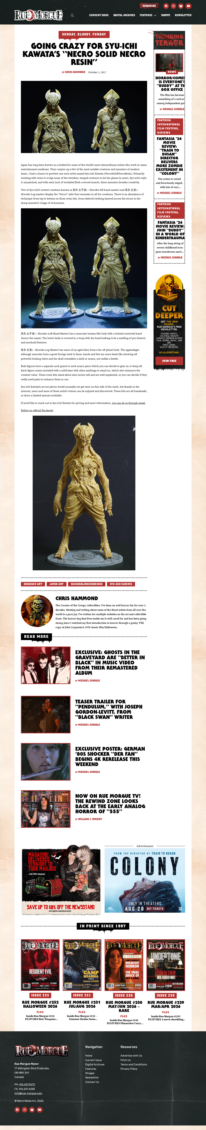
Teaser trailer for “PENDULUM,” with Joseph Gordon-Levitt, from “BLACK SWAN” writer (108, 709)
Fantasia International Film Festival (168, 124)
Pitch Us (126, 1060)
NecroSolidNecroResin (87, 584)
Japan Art (57, 584)
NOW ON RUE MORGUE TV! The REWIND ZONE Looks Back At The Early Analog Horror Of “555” (110, 804)
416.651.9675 (27, 1084)
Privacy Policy (129, 1068)
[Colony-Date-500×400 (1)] (145, 880)
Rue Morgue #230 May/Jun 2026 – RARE (124, 1006)
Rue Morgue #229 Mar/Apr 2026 (166, 1004)
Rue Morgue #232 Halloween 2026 (40, 1004)
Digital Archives (124, 15)
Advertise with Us (131, 1055)
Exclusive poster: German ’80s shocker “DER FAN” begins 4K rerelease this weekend (110, 756)
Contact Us (92, 1082)
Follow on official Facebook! (37, 410)
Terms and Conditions (134, 1064)
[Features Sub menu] (155, 15)
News (172, 72)
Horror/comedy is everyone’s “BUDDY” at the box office (171, 83)
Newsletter (183, 15)
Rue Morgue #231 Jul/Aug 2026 (82, 1004)
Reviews (163, 132)
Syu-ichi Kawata (121, 584)
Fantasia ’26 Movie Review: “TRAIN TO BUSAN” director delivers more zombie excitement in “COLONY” (169, 156)
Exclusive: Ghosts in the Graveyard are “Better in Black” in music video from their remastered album (110, 662)
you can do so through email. (129, 403)
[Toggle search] (72, 15)
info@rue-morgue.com (28, 1093)
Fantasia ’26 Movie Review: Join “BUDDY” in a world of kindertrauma (170, 230)
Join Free (169, 361)
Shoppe (165, 15)
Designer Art (33, 584)
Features (90, 1068)
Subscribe (149, 6)
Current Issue (99, 15)
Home (88, 1055)
